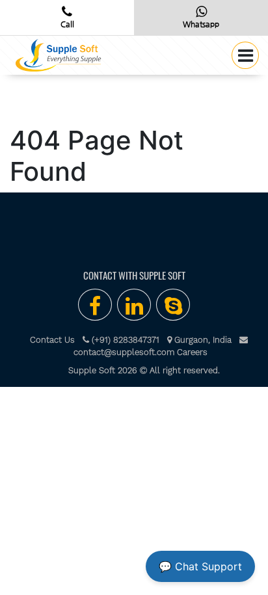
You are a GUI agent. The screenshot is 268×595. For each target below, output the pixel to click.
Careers (192, 352)
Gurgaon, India (202, 340)
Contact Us (56, 340)
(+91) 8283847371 (124, 340)
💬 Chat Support (200, 566)
